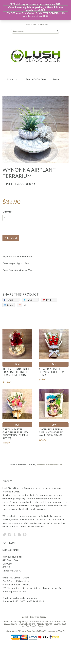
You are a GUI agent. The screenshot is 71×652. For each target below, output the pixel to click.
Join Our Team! (28, 626)
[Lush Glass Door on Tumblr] (14, 534)
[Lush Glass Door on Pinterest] (25, 534)
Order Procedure (58, 621)
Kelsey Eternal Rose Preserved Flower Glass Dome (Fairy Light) (16, 373)
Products (12, 79)
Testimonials (60, 624)
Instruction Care (27, 624)
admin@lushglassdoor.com (23, 598)
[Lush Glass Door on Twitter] (4, 534)
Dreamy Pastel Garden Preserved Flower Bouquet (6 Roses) (15, 434)
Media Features (44, 624)
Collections (21, 464)
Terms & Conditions (39, 621)
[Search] (58, 31)
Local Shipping (10, 624)
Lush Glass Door (18, 183)
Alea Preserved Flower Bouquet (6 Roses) (51, 371)
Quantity (7, 212)
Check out (43, 24)
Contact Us (43, 626)
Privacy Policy (20, 621)
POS (39, 631)
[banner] (35, 56)
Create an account (38, 617)
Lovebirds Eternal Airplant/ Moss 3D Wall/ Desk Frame (51, 432)
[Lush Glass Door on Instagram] (19, 534)
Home (12, 464)
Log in (25, 617)
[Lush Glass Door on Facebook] (9, 534)
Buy (17, 364)
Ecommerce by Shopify (54, 631)
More (56, 79)
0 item (30, 24)
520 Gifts (31, 464)
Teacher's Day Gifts (36, 79)
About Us (7, 621)
